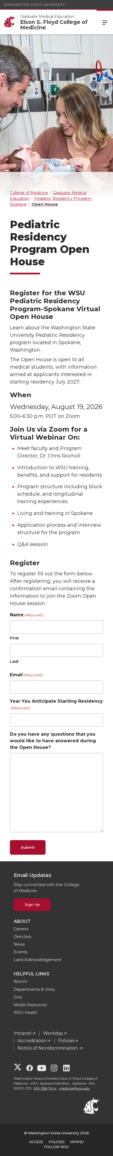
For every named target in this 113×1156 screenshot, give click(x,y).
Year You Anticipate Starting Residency (56, 704)
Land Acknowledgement (37, 959)
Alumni (20, 981)
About (22, 921)
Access (36, 1142)
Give (18, 997)
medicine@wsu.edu (74, 1088)
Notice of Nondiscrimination (48, 1048)
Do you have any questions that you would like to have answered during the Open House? (53, 741)
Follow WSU (56, 1147)
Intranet (23, 1033)
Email (26, 674)
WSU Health (26, 1012)
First (14, 638)
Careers (21, 928)
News (19, 944)
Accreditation (32, 1040)
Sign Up (32, 904)
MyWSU (77, 1142)
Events (20, 952)
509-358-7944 (45, 1088)
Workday (53, 1033)
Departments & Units (34, 989)
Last (14, 661)
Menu (105, 22)
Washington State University (34, 4)
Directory (23, 936)
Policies (66, 1040)
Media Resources (30, 1004)
